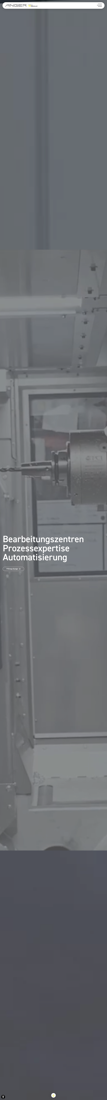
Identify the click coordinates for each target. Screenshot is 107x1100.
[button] (99, 5)
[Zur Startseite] (21, 5)
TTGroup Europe (12, 569)
